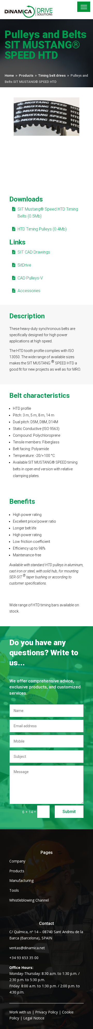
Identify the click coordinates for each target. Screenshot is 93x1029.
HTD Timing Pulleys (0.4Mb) (42, 229)
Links (17, 242)
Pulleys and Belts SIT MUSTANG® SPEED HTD (46, 45)
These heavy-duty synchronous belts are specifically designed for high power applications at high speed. (42, 335)
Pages (47, 852)
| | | (41, 1015)
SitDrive (24, 265)
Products (16, 870)
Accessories (29, 290)
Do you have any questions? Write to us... (43, 652)
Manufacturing (21, 880)
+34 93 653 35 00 (23, 957)
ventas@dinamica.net (27, 947)
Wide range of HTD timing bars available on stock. (44, 608)
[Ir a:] (32, 11)
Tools (14, 890)
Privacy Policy (46, 1012)
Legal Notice (33, 1018)
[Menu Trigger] (83, 7)
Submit (69, 811)
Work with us (20, 1012)
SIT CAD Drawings (34, 252)
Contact (46, 923)
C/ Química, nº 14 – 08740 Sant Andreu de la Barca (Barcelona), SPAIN (46, 934)
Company (17, 861)
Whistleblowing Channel (29, 900)
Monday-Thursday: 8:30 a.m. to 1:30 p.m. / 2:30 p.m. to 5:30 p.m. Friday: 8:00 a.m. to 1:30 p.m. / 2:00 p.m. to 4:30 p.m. (44, 980)
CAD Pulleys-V (30, 278)
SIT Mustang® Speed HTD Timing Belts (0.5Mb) (48, 213)
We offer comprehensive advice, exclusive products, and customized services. (45, 687)
